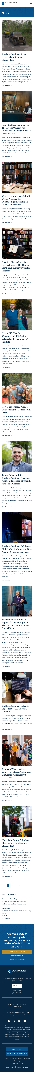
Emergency (17, 1049)
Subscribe (22, 1015)
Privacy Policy (10, 1067)
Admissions (17, 990)
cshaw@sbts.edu (7, 918)
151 (19, 885)
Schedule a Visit (17, 956)
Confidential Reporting (17, 1054)
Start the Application (17, 951)
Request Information (17, 959)
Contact (17, 985)
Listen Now (17, 1006)
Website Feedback (22, 1067)
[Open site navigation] (31, 4)
